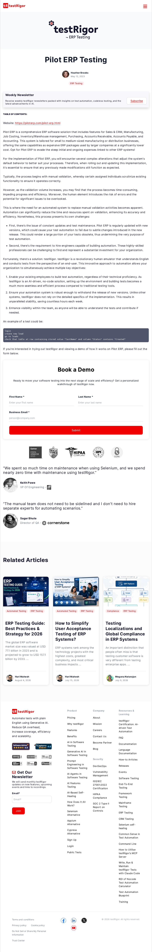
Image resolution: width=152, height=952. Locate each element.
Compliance (113, 611)
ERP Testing (76, 83)
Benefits (72, 736)
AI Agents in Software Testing (77, 775)
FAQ (121, 737)
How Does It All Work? (76, 803)
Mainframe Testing (125, 804)
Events (123, 772)
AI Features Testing (73, 785)
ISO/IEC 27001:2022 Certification (100, 785)
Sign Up (72, 839)
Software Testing (129, 778)
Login (70, 846)
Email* (16, 793)
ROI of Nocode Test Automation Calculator (128, 883)
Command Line (127, 843)
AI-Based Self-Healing (75, 794)
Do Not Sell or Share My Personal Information (29, 933)
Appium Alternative (73, 822)
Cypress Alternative (73, 831)
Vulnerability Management (100, 773)
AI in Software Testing (75, 744)
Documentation (128, 743)
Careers (97, 730)
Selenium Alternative (73, 813)
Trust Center (18, 940)
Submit (76, 430)
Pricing (71, 717)
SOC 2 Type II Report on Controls (101, 807)
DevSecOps (100, 766)
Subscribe (136, 100)
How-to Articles (128, 759)
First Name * (16, 396)
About (96, 717)
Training (123, 901)
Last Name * (85, 396)
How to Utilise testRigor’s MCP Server (128, 853)
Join (18, 810)
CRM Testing (126, 818)
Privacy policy (19, 925)
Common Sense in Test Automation (129, 835)
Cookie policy (38, 925)
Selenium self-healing (127, 826)
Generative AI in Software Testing (77, 753)
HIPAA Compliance (100, 796)
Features (72, 730)
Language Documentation (128, 751)
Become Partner (102, 742)
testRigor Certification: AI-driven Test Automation (128, 726)
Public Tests (74, 852)
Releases (124, 765)
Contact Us (99, 736)
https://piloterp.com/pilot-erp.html (37, 123)
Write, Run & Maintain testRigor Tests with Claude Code (129, 868)
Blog (95, 748)
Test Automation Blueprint (128, 893)
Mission (97, 723)
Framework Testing (125, 795)
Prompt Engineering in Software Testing (77, 764)
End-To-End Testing (126, 786)
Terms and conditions (23, 919)
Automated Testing (16, 611)
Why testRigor (75, 723)
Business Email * (19, 412)
